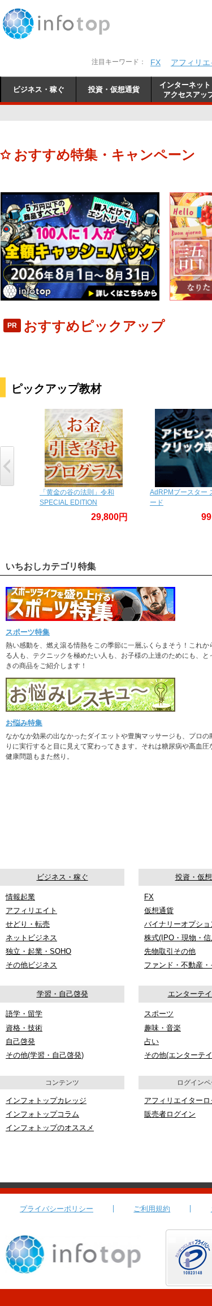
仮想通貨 (159, 910)
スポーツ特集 (28, 632)
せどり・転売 (28, 924)
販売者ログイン (170, 1114)
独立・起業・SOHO (38, 951)
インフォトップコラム (42, 1114)
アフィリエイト (31, 910)
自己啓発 (20, 1041)
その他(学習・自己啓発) (45, 1055)
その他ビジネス (31, 965)
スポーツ (159, 1013)
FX (155, 62)
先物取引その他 (170, 951)
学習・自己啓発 (62, 994)
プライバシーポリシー (56, 1208)
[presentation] (7, 466)
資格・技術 (24, 1028)
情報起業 (20, 897)
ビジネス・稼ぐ (62, 877)
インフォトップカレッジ (46, 1100)
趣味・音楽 (162, 1028)
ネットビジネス (31, 937)
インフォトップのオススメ (50, 1127)
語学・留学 (24, 1013)
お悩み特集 (24, 722)
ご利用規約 (151, 1208)
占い (151, 1041)
